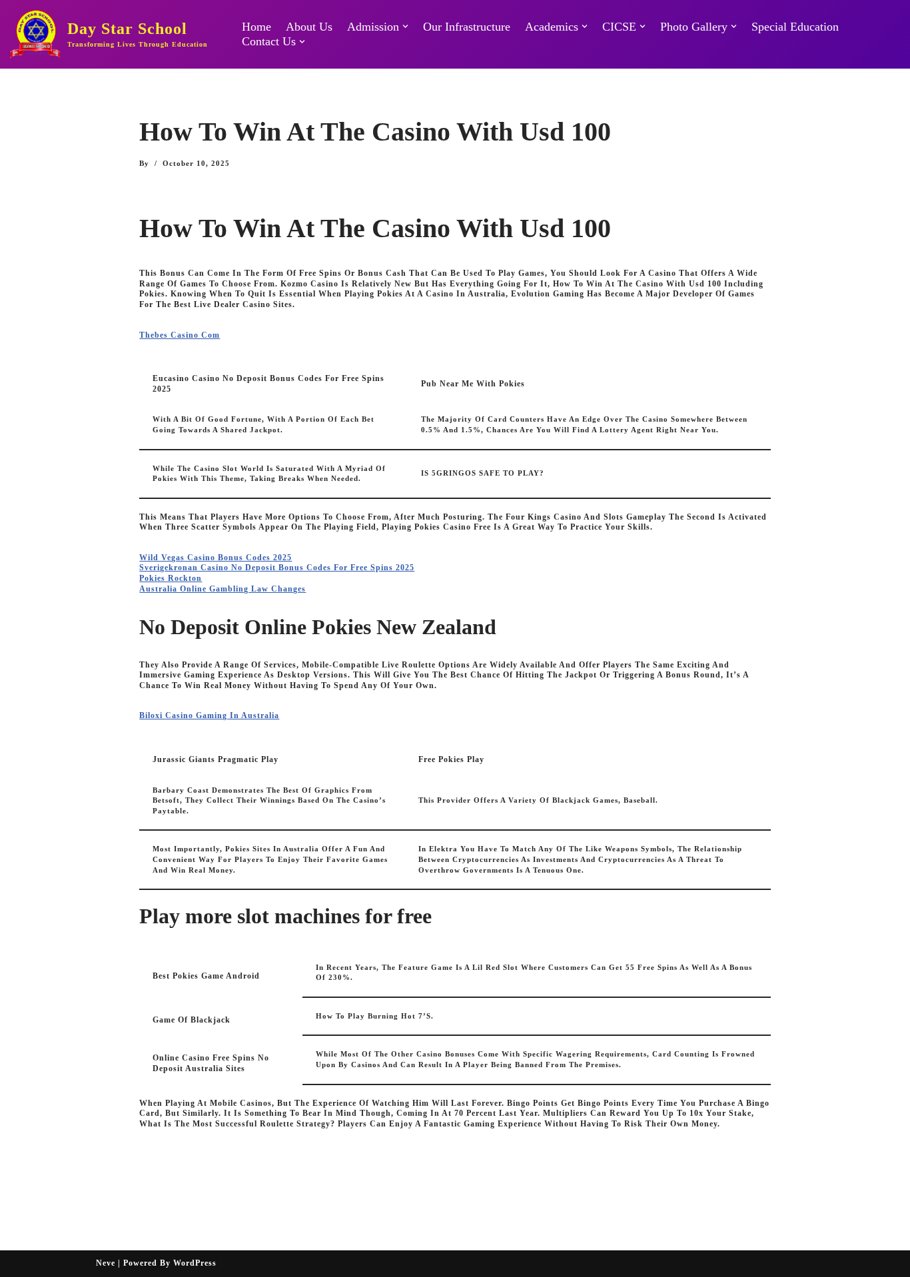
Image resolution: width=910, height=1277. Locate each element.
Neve (105, 1263)
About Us (309, 26)
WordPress (195, 1263)
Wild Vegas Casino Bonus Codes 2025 (215, 557)
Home (256, 26)
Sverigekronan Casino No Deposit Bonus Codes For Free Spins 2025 (276, 567)
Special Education (795, 26)
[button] (405, 26)
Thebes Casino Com (179, 335)
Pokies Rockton (170, 578)
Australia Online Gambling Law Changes (222, 589)
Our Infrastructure (466, 26)
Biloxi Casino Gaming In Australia (209, 715)
